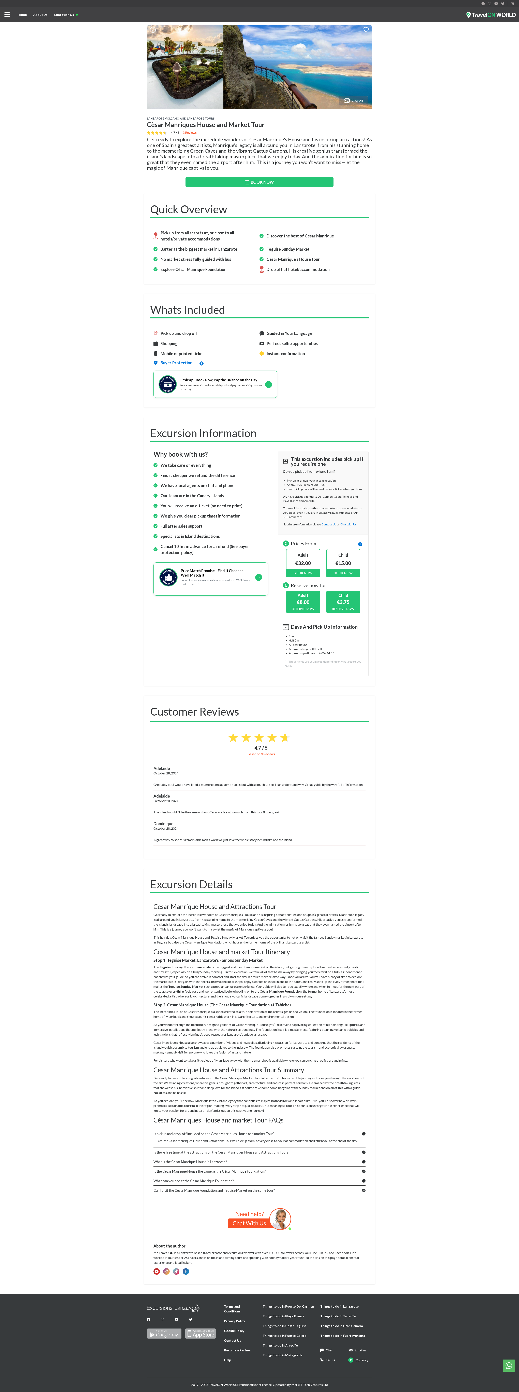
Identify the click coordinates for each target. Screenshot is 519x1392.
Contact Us (232, 1340)
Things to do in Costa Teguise (285, 1326)
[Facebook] (148, 1319)
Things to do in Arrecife (280, 1345)
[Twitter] (190, 1319)
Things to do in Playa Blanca (283, 1316)
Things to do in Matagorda (282, 1355)
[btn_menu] (7, 14)
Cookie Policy (234, 1331)
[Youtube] (176, 1319)
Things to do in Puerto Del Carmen (288, 1306)
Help (227, 1360)
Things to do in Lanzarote (339, 1306)
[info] (360, 544)
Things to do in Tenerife (338, 1316)
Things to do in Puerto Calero (285, 1335)
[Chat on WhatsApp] (509, 1365)
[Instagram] (162, 1319)
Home (22, 14)
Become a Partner (237, 1350)
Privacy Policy (234, 1321)
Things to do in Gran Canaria (341, 1326)
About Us (40, 14)
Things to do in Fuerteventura (342, 1335)
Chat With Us (64, 14)
